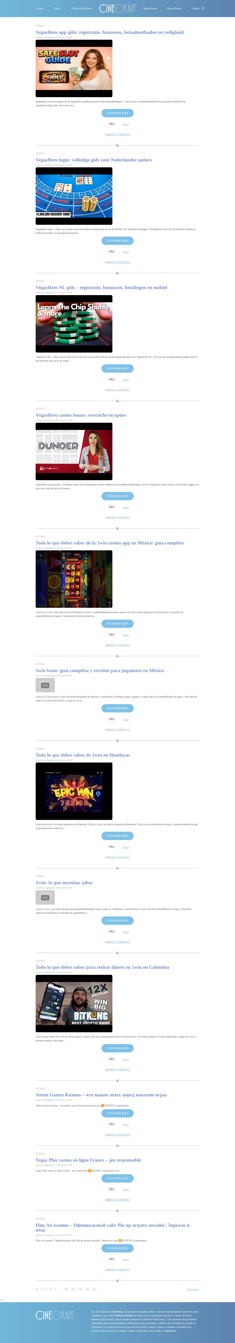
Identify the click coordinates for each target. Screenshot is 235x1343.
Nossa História (174, 8)
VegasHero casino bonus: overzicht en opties (81, 415)
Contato (195, 8)
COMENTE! (117, 134)
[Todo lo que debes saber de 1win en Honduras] (74, 791)
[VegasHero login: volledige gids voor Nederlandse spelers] (74, 195)
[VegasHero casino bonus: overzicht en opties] (74, 451)
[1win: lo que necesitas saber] (45, 897)
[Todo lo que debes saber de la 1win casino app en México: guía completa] (74, 578)
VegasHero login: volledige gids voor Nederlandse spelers (94, 159)
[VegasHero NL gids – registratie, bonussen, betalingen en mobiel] (74, 323)
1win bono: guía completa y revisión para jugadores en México (100, 670)
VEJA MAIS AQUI (117, 113)
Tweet (125, 124)
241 (73, 1289)
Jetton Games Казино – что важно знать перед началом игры (101, 1094)
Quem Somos (150, 8)
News (57, 8)
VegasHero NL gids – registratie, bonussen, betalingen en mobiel (101, 287)
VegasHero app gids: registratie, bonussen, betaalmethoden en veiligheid (110, 32)
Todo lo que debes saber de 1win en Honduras (83, 755)
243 (87, 1289)
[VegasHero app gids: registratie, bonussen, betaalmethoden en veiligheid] (74, 68)
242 (80, 1289)
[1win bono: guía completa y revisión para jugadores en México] (45, 685)
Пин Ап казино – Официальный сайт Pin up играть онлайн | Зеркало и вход (112, 1227)
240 (66, 1289)
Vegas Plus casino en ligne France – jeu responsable (88, 1160)
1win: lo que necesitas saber (64, 882)
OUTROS (40, 26)
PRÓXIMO (193, 1289)
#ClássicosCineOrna (81, 8)
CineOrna (49, 37)
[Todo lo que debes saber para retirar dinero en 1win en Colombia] (74, 1003)
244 (94, 1289)
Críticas (39, 8)
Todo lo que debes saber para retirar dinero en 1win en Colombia (102, 967)
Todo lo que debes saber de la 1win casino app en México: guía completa (110, 542)
